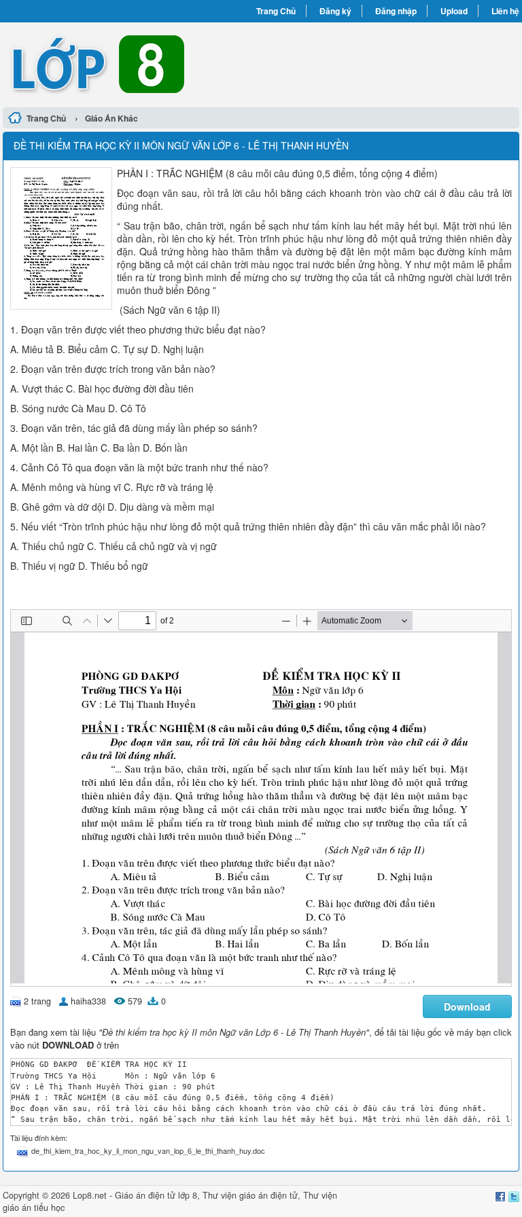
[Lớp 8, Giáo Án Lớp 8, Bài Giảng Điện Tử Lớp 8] (132, 63)
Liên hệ (505, 11)
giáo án (253, 1195)
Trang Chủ (276, 11)
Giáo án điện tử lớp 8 (156, 1195)
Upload (454, 11)
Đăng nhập (396, 11)
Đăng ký (335, 11)
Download (467, 1006)
